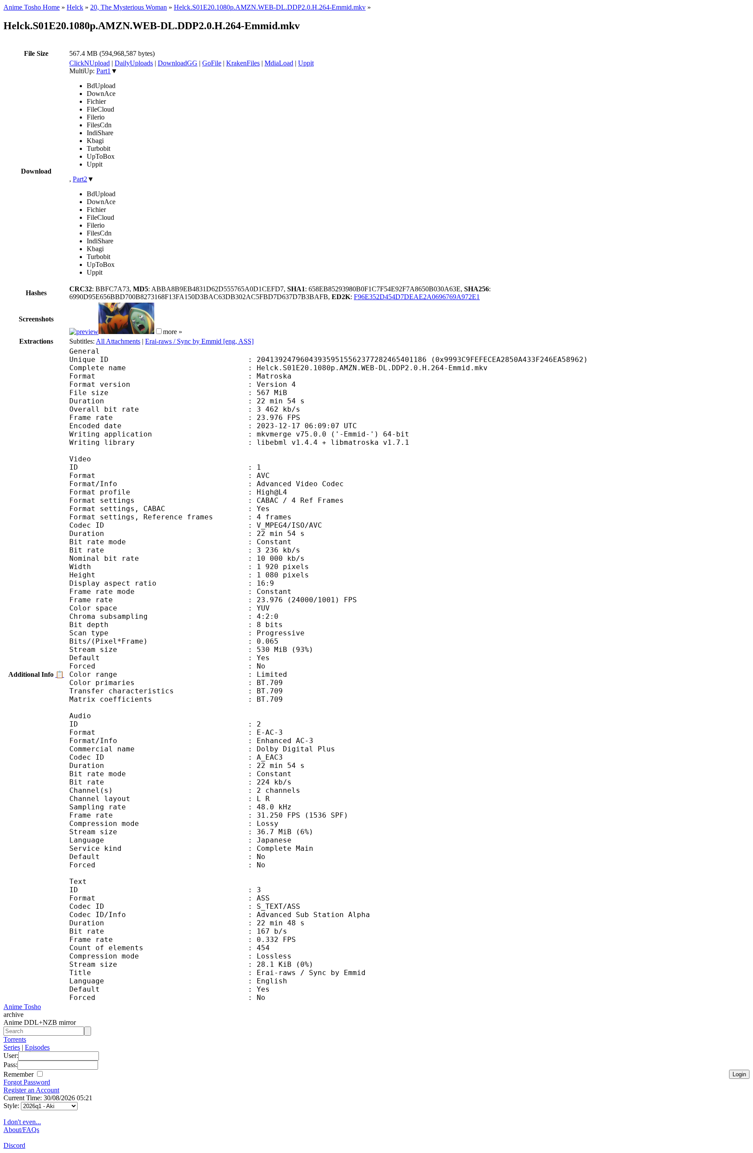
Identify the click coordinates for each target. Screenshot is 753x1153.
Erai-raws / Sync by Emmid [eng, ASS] (199, 341)
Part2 (80, 179)
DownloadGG (177, 63)
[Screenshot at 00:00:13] (83, 331)
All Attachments (118, 341)
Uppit (306, 63)
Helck (75, 7)
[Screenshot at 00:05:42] (126, 331)
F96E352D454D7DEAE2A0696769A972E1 (417, 296)
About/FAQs (21, 1129)
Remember (19, 1074)
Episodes (37, 1047)
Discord (14, 1145)
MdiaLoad (279, 63)
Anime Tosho (22, 1006)
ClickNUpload (89, 63)
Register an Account (31, 1090)
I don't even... (22, 1122)
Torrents (14, 1039)
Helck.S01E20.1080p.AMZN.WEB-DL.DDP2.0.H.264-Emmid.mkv (270, 7)
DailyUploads (134, 63)
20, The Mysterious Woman (128, 7)
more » (172, 331)
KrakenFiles (243, 63)
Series (11, 1047)
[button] (159, 331)
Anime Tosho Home (31, 7)
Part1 (103, 71)
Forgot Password (26, 1082)
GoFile (211, 63)
